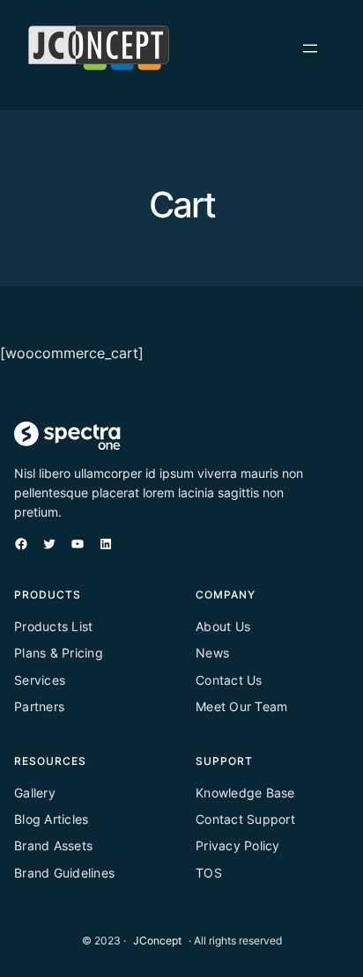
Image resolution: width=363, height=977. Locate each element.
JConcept (157, 940)
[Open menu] (310, 48)
